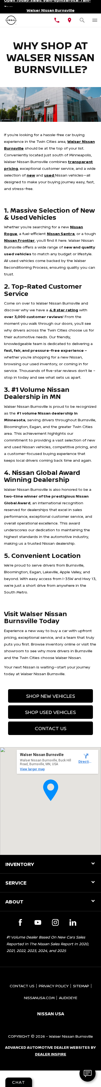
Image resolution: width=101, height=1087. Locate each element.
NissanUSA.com (39, 997)
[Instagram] (55, 922)
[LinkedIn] (73, 922)
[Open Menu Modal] (94, 20)
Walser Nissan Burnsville (71, 1036)
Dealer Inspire (50, 1054)
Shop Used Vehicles (50, 712)
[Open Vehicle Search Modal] (82, 20)
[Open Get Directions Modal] (69, 20)
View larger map (32, 769)
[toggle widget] (87, 1073)
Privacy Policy (54, 985)
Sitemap (81, 985)
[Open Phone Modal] (57, 20)
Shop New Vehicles (50, 696)
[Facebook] (20, 922)
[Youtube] (38, 922)
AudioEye (68, 997)
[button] (50, 790)
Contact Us (51, 728)
